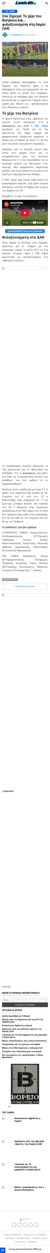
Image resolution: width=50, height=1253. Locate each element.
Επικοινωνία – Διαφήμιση (26, 1241)
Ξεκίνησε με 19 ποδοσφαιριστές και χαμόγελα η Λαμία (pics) (24, 1036)
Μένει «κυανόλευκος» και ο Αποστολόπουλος (24, 1041)
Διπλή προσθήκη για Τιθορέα (16, 1016)
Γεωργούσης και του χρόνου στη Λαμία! (21, 1044)
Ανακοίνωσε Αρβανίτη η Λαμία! (17, 1025)
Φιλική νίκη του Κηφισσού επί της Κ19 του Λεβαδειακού (22, 1020)
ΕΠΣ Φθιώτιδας (23, 1238)
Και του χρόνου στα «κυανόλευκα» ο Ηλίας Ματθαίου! (22, 1056)
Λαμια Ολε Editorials (12, 1235)
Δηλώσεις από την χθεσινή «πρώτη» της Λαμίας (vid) (22, 1030)
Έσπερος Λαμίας (40, 1238)
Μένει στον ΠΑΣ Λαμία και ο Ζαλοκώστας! (22, 1048)
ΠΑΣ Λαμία (9, 1238)
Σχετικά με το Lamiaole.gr (35, 1235)
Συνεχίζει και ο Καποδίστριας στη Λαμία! (21, 1051)
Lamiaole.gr (17, 35)
